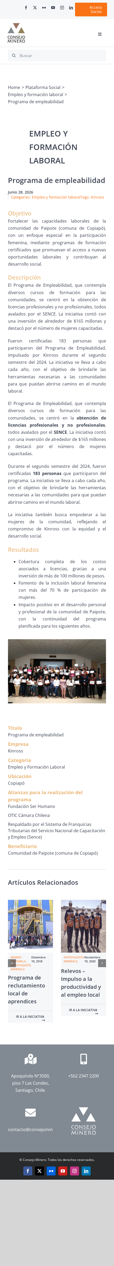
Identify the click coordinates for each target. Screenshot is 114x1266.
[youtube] (53, 8)
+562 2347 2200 (83, 1076)
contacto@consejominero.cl (36, 1129)
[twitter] (35, 8)
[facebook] (26, 8)
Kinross (97, 197)
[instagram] (62, 8)
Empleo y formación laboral (56, 197)
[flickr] (44, 8)
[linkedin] (71, 8)
